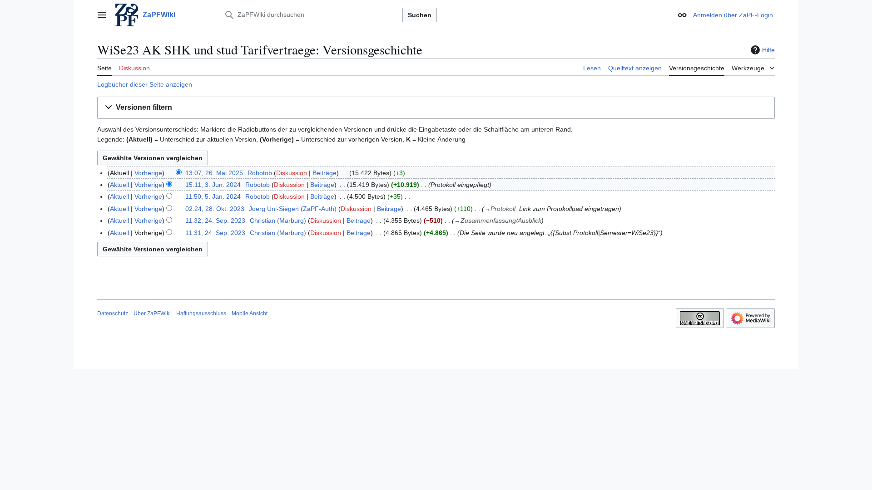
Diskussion (291, 172)
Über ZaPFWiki (152, 313)
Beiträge (324, 172)
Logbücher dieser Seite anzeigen (144, 84)
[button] (101, 15)
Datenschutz (112, 313)
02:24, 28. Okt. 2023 (214, 208)
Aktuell (119, 184)
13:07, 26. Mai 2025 (214, 172)
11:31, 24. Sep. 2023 (215, 232)
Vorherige (148, 172)
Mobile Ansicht (250, 313)
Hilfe (768, 50)
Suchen (419, 15)
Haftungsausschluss (201, 313)
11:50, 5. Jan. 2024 (213, 196)
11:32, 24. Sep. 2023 (215, 220)
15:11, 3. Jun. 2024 (213, 184)
